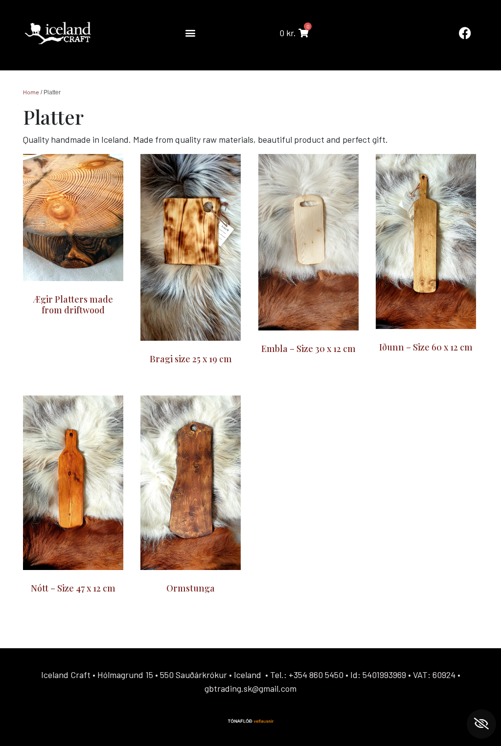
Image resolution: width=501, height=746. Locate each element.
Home (31, 91)
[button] (190, 33)
